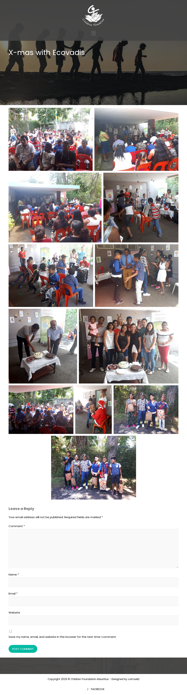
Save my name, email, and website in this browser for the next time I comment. (63, 637)
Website (14, 612)
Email (13, 593)
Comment (17, 526)
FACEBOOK (97, 689)
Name (14, 574)
